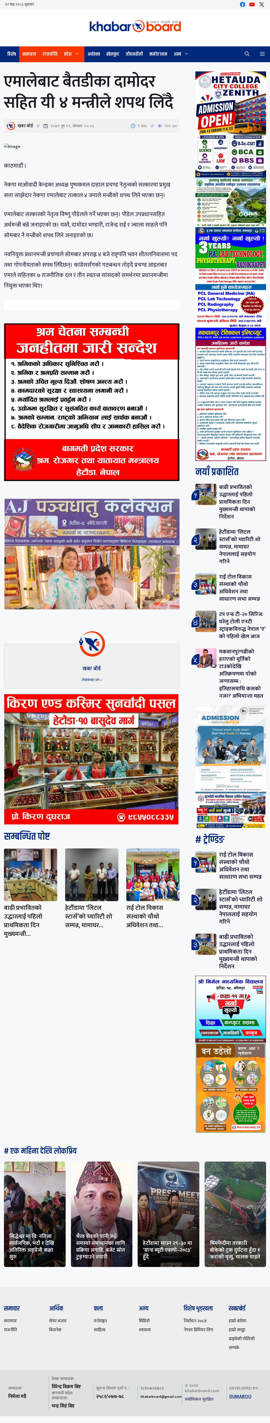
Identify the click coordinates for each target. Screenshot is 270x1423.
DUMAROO (240, 1397)
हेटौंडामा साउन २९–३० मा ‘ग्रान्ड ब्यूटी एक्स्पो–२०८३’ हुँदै (167, 1250)
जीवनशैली (134, 54)
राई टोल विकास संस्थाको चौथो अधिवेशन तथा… (144, 917)
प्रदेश (68, 54)
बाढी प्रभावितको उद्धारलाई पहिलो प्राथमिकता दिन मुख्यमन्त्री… (23, 921)
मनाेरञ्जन (158, 54)
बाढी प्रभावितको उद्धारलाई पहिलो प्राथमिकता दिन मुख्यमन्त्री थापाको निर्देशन (237, 502)
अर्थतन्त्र (94, 54)
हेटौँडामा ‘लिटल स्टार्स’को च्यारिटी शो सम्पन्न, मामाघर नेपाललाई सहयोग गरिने (240, 546)
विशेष (11, 54)
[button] (247, 54)
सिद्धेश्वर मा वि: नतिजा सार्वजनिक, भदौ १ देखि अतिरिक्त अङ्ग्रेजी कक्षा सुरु (31, 1246)
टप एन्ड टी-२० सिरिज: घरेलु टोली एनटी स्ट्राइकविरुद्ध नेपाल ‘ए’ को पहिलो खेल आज (242, 625)
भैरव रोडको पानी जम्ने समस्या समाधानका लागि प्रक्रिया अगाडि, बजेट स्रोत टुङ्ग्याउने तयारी (100, 1246)
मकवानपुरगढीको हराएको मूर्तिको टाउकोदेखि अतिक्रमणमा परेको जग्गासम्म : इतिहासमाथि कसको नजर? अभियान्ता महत (241, 674)
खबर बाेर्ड (25, 126)
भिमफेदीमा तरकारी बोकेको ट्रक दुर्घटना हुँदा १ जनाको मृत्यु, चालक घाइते (235, 1250)
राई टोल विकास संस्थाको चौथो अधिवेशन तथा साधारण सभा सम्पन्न (239, 588)
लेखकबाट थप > (91, 680)
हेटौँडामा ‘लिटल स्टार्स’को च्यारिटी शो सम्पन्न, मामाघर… (88, 917)
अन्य (177, 54)
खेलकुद (112, 54)
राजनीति (50, 54)
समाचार (29, 54)
